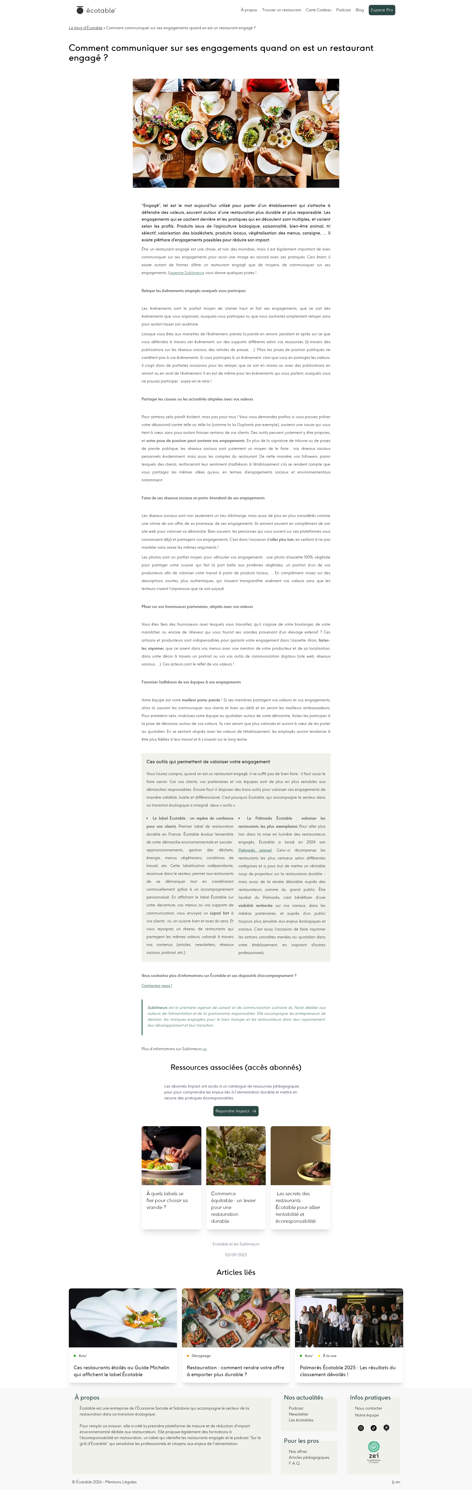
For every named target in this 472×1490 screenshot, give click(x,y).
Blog (360, 10)
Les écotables (301, 1420)
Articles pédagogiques (309, 1457)
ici (205, 1049)
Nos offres (298, 1451)
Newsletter (299, 1414)
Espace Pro (382, 10)
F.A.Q (294, 1463)
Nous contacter (368, 1408)
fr (393, 1482)
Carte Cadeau (318, 10)
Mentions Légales (121, 1482)
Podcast (343, 10)
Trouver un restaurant (281, 10)
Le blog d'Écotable (86, 27)
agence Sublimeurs (187, 272)
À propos (249, 10)
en (398, 1482)
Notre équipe (367, 1415)
